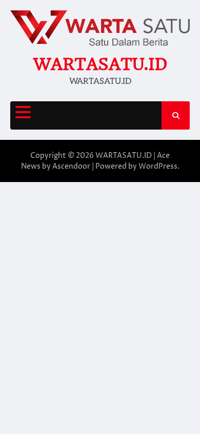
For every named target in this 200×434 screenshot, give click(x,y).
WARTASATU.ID (100, 64)
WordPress (157, 166)
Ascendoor (71, 166)
